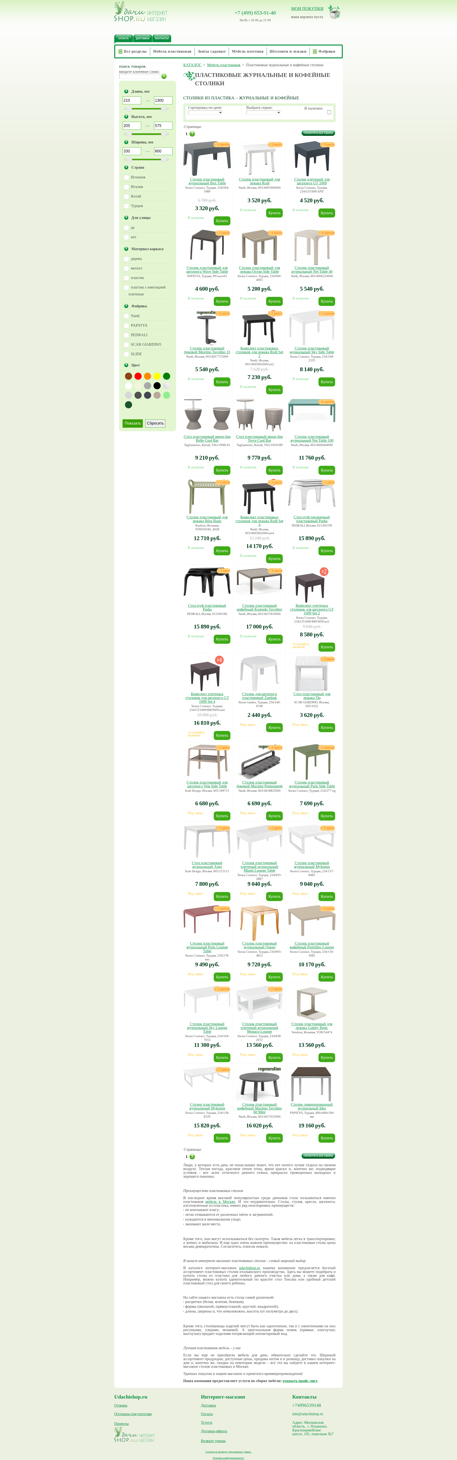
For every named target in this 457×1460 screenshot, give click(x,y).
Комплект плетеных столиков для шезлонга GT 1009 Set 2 (312, 609)
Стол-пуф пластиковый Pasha (207, 607)
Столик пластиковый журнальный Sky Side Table (312, 350)
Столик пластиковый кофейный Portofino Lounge (312, 945)
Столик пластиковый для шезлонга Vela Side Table (207, 784)
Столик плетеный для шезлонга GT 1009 (312, 181)
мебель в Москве (220, 1202)
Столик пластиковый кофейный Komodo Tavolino (259, 607)
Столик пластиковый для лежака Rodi (259, 181)
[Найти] (164, 76)
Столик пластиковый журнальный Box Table (207, 181)
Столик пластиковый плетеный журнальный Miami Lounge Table (259, 866)
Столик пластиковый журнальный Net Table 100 (311, 438)
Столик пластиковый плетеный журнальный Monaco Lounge (259, 1028)
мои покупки (307, 8)
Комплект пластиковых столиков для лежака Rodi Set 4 (259, 521)
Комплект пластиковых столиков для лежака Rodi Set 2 (259, 352)
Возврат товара (213, 1441)
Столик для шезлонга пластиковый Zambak (259, 696)
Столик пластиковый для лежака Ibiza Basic (207, 519)
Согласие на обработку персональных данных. (228, 1451)
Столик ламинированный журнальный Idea (312, 1106)
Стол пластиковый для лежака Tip (311, 696)
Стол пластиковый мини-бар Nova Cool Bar (259, 438)
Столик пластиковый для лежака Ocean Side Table (259, 270)
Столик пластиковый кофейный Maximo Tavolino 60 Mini (259, 1108)
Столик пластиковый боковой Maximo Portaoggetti (260, 784)
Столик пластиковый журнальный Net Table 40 (312, 270)
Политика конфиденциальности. (228, 1458)
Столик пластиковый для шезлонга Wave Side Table (207, 270)
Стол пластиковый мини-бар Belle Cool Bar (207, 438)
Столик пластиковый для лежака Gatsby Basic (311, 1026)
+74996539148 (306, 1405)
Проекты (121, 1424)
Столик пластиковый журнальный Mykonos (312, 865)
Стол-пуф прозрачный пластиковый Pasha (312, 519)
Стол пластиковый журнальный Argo (207, 865)
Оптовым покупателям (133, 1414)
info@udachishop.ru (307, 1414)
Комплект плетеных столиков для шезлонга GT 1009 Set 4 (207, 698)
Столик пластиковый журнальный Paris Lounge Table (207, 947)
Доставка (208, 1405)
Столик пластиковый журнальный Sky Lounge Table (207, 1028)
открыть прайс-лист (300, 1381)
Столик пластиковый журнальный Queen (259, 945)
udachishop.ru (249, 1268)
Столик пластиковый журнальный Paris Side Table (312, 784)
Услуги (206, 1423)
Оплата (207, 1414)
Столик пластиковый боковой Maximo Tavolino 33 (207, 350)
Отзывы (120, 1405)
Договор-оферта (214, 1431)
